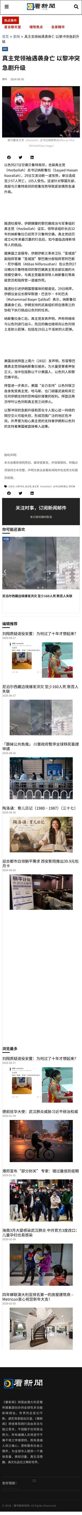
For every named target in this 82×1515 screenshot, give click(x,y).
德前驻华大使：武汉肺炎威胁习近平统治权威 (40, 1111)
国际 (5, 49)
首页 (5, 36)
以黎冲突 (20, 486)
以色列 (11, 486)
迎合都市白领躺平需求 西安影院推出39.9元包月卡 (40, 863)
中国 (6, 539)
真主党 (28, 486)
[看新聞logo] (41, 10)
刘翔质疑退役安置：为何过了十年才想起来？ (40, 633)
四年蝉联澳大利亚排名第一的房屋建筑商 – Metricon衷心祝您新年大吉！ (37, 1297)
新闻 (16, 36)
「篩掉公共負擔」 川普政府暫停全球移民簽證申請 (40, 746)
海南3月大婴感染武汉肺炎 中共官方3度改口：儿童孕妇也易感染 (40, 1232)
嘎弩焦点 (36, 26)
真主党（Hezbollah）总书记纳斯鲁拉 (50, 486)
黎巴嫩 (72, 486)
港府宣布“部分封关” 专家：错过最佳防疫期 (40, 1170)
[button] (9, 157)
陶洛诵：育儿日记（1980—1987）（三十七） (40, 808)
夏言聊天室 (12, 26)
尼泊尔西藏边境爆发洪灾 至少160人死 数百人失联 (37, 596)
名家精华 (58, 26)
